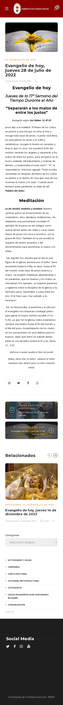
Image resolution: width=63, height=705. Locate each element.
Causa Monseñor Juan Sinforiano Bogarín (28, 596)
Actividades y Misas (20, 560)
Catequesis (15, 587)
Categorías (12, 535)
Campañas (14, 567)
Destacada (26, 408)
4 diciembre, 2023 (28, 521)
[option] (31, 492)
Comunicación (12, 81)
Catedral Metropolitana (23, 581)
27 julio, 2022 (25, 81)
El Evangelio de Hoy (20, 60)
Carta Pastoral (30, 405)
